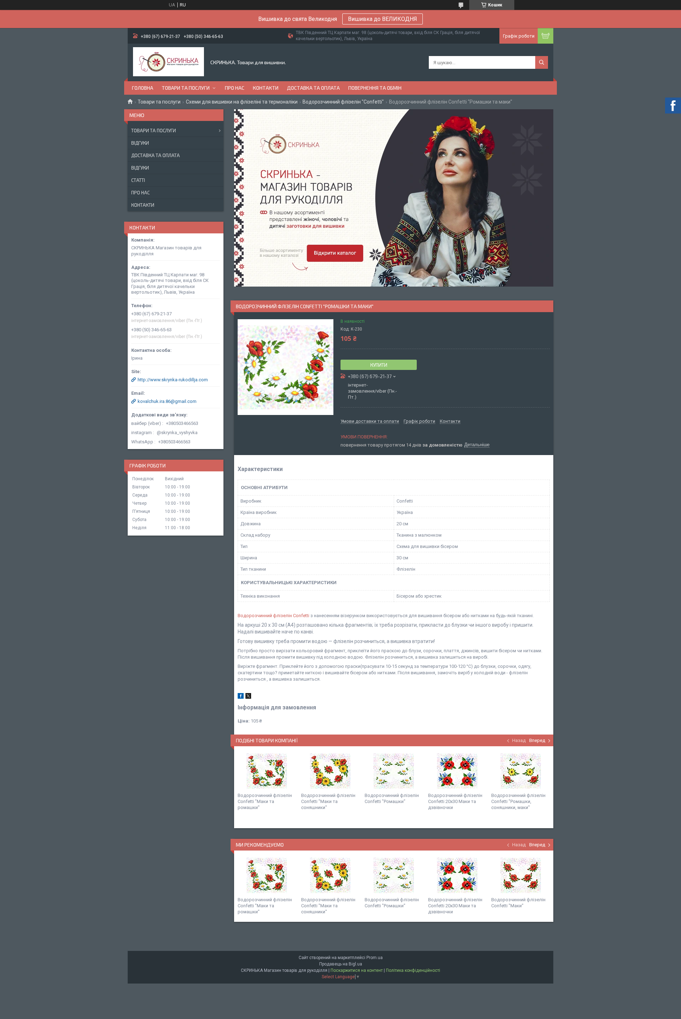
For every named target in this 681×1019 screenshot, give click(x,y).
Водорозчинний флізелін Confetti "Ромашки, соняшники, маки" (518, 801)
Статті (138, 180)
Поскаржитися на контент (357, 970)
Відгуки (140, 143)
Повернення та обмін (375, 88)
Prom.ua (374, 957)
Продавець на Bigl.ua (340, 964)
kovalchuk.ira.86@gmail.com (167, 401)
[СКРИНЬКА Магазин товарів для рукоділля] (168, 62)
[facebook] (241, 697)
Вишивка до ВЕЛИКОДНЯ (382, 19)
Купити (378, 365)
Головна (142, 88)
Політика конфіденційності (413, 970)
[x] (248, 697)
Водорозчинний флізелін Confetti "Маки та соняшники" (328, 801)
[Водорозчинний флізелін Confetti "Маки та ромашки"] (267, 771)
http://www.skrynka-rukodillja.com (173, 379)
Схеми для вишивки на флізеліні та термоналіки (242, 102)
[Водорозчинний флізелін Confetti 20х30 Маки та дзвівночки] (457, 771)
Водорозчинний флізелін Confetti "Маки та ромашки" (265, 801)
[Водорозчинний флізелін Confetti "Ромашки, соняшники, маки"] (520, 771)
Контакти (265, 88)
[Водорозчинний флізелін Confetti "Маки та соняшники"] (330, 771)
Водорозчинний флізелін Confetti (273, 615)
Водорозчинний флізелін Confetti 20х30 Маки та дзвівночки (455, 801)
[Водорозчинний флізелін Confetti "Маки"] (520, 875)
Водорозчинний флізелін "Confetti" (343, 102)
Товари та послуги (186, 88)
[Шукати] (541, 62)
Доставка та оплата (313, 88)
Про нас (234, 88)
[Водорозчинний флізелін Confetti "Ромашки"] (394, 771)
